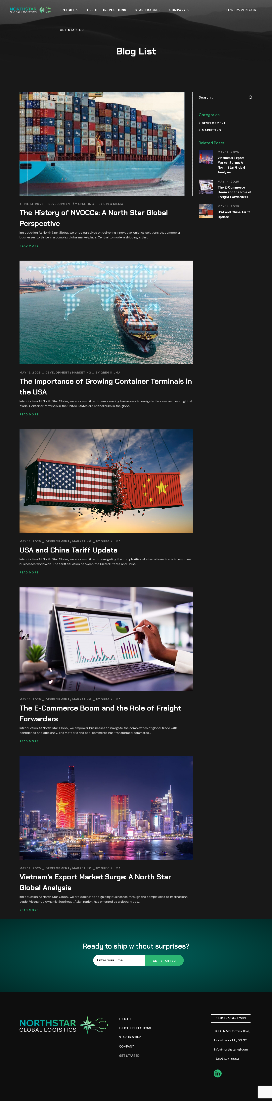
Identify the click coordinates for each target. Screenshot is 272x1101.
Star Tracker (130, 1037)
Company (126, 1046)
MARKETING (84, 204)
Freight (125, 1019)
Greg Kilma (113, 204)
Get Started (129, 1056)
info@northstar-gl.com (231, 1049)
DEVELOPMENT (60, 204)
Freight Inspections (135, 1028)
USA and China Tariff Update (68, 550)
